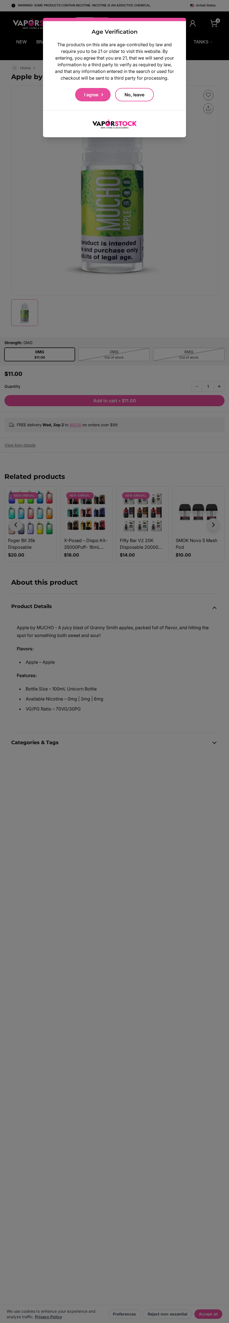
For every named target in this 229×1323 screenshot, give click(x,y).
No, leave (134, 94)
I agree (91, 94)
